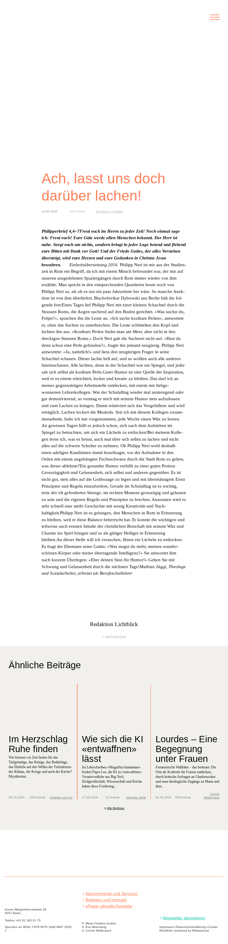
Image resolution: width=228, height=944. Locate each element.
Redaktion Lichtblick (109, 211)
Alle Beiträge (115, 808)
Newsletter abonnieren (184, 918)
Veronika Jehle (136, 797)
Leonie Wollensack (211, 795)
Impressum (166, 927)
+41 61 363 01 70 (28, 920)
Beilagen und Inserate (106, 900)
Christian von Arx (61, 797)
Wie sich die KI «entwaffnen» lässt (112, 749)
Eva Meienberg (96, 927)
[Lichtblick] (41, 20)
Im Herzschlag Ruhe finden (38, 744)
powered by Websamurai (192, 930)
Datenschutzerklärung (191, 927)
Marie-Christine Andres (101, 923)
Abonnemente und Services (111, 893)
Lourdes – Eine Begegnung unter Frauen (186, 749)
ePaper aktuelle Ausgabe (109, 906)
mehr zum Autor (115, 636)
